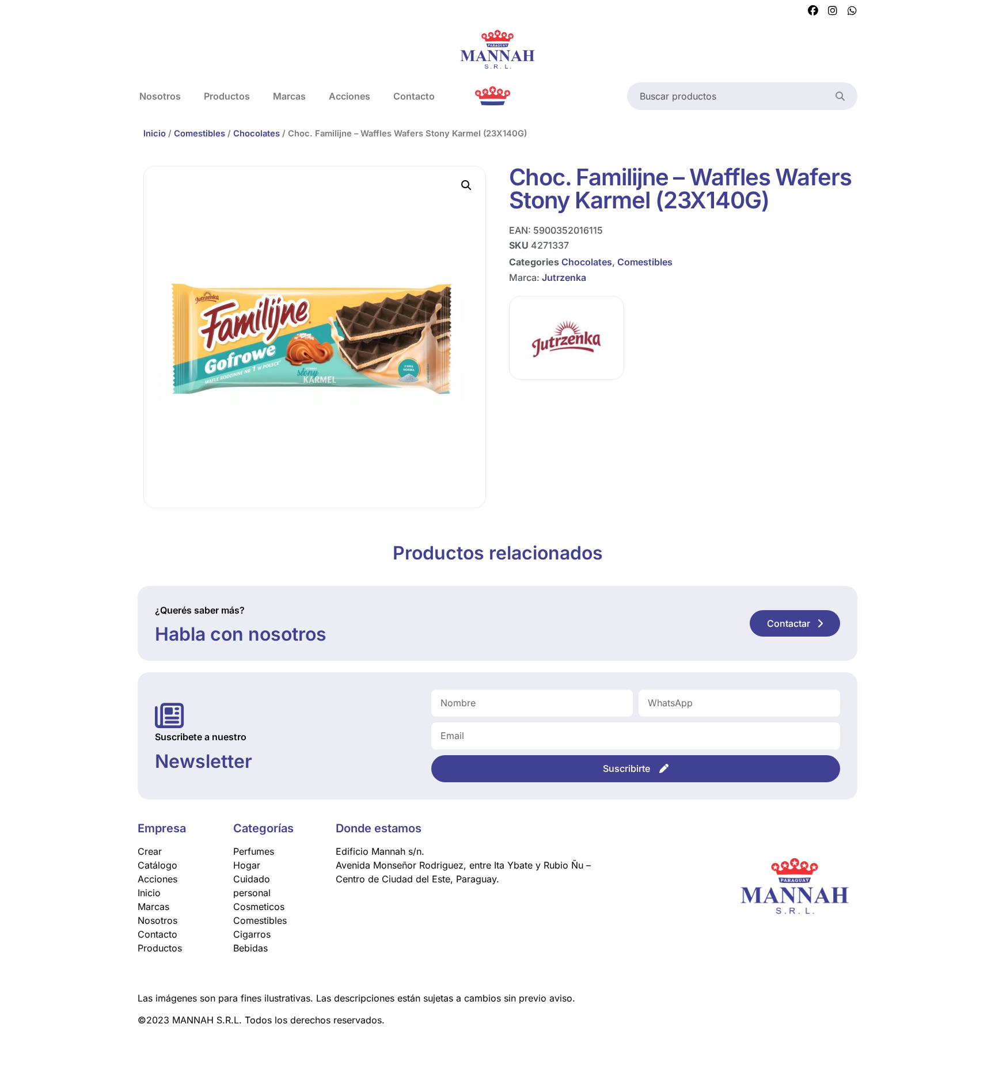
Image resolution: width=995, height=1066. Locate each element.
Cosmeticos (258, 906)
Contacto (414, 96)
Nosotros (160, 96)
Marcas (289, 96)
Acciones (349, 96)
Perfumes (253, 851)
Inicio (154, 133)
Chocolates (256, 133)
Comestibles (199, 133)
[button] (466, 185)
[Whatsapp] (852, 11)
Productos (227, 96)
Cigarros (252, 934)
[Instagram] (832, 11)
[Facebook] (813, 11)
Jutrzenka (564, 277)
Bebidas (250, 948)
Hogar (246, 865)
